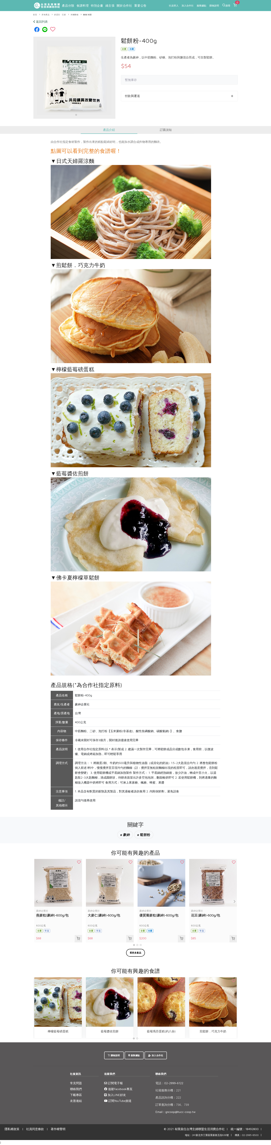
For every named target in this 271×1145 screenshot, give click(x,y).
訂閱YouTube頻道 (119, 1100)
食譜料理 (83, 5)
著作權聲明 (58, 1129)
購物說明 (214, 5)
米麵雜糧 (74, 15)
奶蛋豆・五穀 (60, 15)
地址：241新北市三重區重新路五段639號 (207, 1135)
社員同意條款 (35, 1129)
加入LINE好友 (116, 1095)
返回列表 (41, 21)
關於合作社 (124, 5)
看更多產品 (135, 952)
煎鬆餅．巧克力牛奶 (213, 1031)
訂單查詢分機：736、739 (172, 1104)
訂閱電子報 (115, 1083)
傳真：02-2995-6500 (247, 1135)
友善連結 (76, 1100)
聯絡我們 (76, 1089)
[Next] (234, 901)
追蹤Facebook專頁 (119, 1089)
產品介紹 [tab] (109, 129)
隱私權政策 (12, 1129)
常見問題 (76, 1083)
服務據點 (201, 5)
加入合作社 (188, 5)
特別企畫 (97, 5)
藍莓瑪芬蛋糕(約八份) (161, 1031)
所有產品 (45, 15)
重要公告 (140, 5)
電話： (159, 1083)
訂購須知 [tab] (166, 129)
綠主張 (110, 5)
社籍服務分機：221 (168, 1090)
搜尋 (227, 5)
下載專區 (76, 1095)
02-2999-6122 (169, 1083)
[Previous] (37, 901)
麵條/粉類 (87, 15)
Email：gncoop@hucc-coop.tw (175, 1111)
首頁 (35, 15)
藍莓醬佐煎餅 (110, 1031)
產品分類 (68, 5)
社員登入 (173, 5)
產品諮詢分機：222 (168, 1097)
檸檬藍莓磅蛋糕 (58, 1031)
